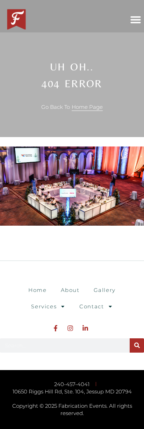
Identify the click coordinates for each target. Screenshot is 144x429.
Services (44, 306)
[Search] (137, 345)
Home (37, 290)
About (70, 290)
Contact (91, 306)
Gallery (105, 290)
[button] (135, 19)
